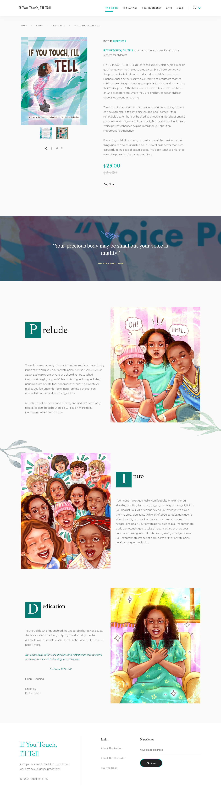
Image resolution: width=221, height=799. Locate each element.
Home (24, 25)
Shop (180, 7)
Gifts (169, 7)
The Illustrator (151, 7)
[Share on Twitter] (57, 148)
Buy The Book (109, 767)
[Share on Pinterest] (62, 148)
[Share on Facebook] (52, 148)
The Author (129, 7)
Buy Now (109, 184)
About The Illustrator (113, 758)
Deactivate (58, 25)
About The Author (111, 748)
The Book (111, 7)
